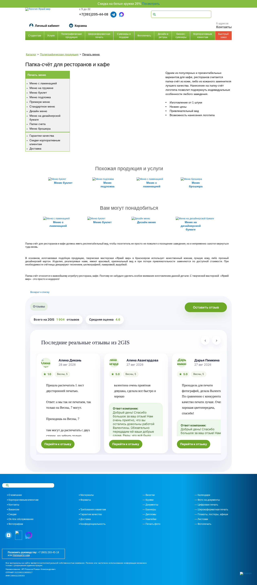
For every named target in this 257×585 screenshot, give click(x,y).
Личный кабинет (47, 25)
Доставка (35, 148)
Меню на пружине (41, 88)
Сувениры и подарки (124, 36)
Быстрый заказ (223, 36)
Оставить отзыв (206, 307)
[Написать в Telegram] (113, 14)
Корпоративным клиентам (202, 36)
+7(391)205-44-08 (93, 14)
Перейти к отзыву (57, 444)
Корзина (81, 25)
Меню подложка (40, 97)
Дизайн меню (38, 111)
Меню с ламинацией (43, 83)
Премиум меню (40, 101)
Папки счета (38, 124)
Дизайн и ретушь (163, 36)
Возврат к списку (39, 292)
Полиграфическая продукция (71, 36)
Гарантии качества (42, 135)
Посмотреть (151, 3)
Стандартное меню (42, 106)
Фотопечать (144, 35)
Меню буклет (38, 92)
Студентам (34, 35)
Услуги (51, 35)
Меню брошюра (40, 128)
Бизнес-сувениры (181, 36)
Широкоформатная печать (99, 36)
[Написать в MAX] (121, 14)
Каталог (31, 54)
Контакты (224, 27)
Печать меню (91, 54)
